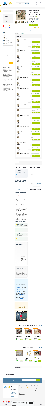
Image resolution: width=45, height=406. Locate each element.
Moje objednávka (21, 388)
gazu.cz (13, 396)
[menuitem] (5, 6)
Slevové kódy (36, 387)
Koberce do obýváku (29, 388)
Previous (39, 325)
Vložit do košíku (35, 47)
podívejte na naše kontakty (23, 299)
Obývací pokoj (36, 171)
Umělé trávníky (6, 18)
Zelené (22, 33)
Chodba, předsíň (39, 172)
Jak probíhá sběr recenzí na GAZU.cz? (22, 394)
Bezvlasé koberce (19, 287)
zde (26, 403)
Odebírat (38, 380)
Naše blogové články (37, 389)
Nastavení (14, 404)
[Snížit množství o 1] (30, 42)
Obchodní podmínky (21, 387)
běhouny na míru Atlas (17, 189)
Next (41, 325)
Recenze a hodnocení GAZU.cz (37, 390)
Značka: (30, 30)
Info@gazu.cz (13, 392)
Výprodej (36, 388)
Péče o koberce (6, 16)
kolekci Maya (19, 294)
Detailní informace (36, 19)
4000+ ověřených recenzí (8, 0)
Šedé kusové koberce (29, 389)
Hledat (27, 3)
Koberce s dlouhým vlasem (20, 289)
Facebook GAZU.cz (14, 395)
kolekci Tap (23, 294)
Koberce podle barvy (19, 291)
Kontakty (4, 0)
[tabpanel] (19, 334)
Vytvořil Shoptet (40, 404)
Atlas (36, 16)
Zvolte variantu (33, 24)
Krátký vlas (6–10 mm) (38, 177)
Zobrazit (21, 339)
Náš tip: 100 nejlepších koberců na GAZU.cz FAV (8, 22)
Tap (35, 357)
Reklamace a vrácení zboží (22, 389)
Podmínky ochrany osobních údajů (22, 393)
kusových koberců (22, 285)
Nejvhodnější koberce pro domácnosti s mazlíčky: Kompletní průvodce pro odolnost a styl (7, 68)
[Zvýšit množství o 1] (30, 41)
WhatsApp (21, 298)
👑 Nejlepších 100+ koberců (30, 387)
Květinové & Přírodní (39, 181)
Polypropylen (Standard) (38, 183)
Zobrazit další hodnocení (39, 368)
